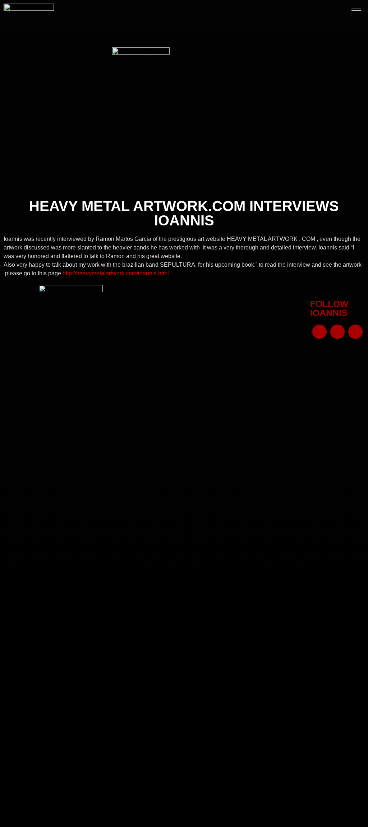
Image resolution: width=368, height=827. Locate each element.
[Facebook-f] (319, 331)
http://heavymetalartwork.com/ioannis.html (116, 273)
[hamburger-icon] (356, 9)
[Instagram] (337, 331)
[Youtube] (355, 331)
